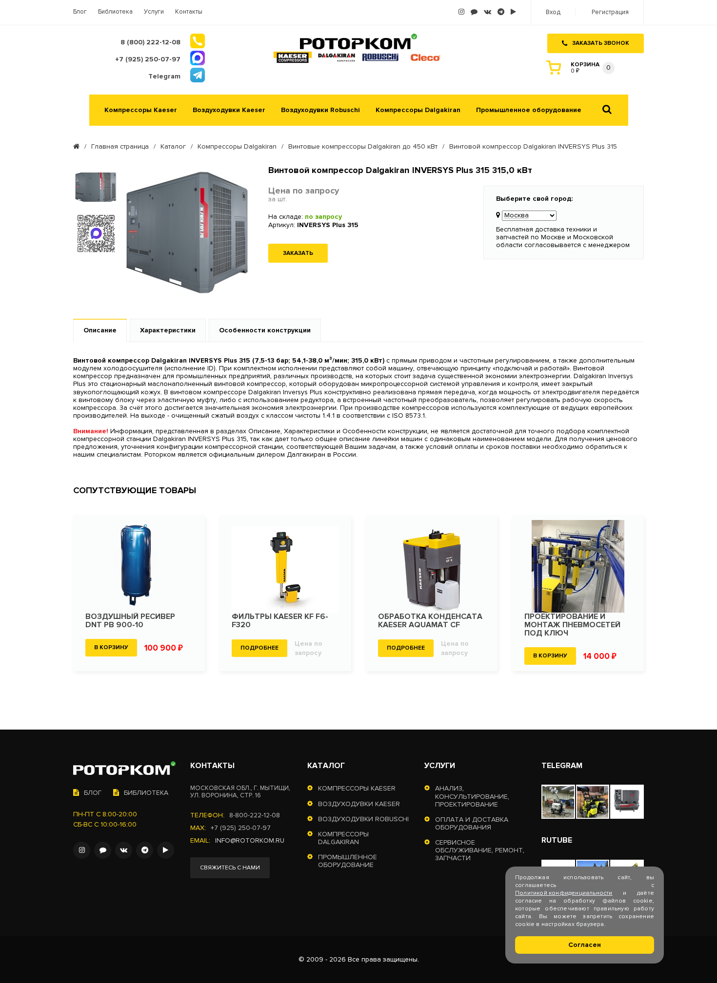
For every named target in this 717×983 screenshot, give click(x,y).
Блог (80, 12)
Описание (100, 330)
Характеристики (168, 330)
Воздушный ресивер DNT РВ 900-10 (130, 621)
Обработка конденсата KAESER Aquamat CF (430, 621)
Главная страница (120, 147)
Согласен (584, 945)
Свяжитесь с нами (230, 867)
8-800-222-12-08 (254, 815)
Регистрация (610, 12)
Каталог (173, 147)
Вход (553, 12)
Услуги (154, 12)
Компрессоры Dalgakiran (418, 110)
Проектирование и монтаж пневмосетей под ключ (572, 625)
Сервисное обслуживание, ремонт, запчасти (479, 850)
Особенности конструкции (265, 330)
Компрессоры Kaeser (140, 110)
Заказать (298, 253)
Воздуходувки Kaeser (229, 110)
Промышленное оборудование (528, 110)
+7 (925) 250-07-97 (241, 828)
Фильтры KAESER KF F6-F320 (280, 621)
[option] (96, 187)
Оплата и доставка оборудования (471, 823)
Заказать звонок (600, 43)
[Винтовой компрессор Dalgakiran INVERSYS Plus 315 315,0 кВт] (187, 233)
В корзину (111, 647)
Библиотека (115, 12)
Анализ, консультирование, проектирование (472, 796)
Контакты (188, 12)
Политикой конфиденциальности (564, 893)
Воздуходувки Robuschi (320, 110)
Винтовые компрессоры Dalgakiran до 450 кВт (363, 147)
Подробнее (259, 648)
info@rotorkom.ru (249, 841)
